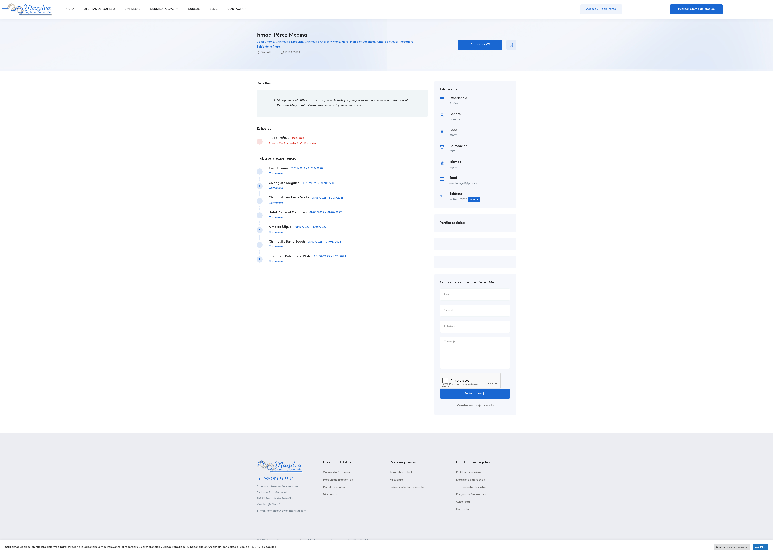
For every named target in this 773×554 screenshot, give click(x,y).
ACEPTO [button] (760, 547)
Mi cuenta (330, 494)
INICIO (69, 9)
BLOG (213, 9)
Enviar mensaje (475, 393)
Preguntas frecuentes (338, 479)
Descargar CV (480, 44)
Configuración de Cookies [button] (731, 547)
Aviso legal (463, 501)
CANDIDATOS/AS (162, 9)
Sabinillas (267, 52)
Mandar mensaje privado (475, 405)
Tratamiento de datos (471, 487)
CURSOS (194, 9)
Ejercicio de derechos (470, 479)
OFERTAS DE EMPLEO (99, 9)
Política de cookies (468, 472)
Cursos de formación (337, 472)
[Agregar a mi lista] (511, 45)
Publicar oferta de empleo (696, 9)
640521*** (465, 199)
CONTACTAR (236, 9)
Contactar (463, 509)
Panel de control (334, 487)
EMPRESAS (132, 9)
